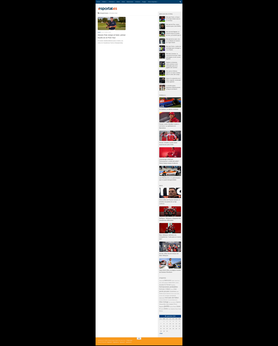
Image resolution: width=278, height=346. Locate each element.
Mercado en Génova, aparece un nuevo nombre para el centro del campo (173, 72)
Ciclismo (137, 2)
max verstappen (166, 295)
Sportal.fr (122, 342)
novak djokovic (173, 302)
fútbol (168, 289)
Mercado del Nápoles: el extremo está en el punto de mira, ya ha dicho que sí (173, 33)
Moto (118, 2)
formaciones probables (168, 287)
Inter (175, 289)
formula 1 (162, 289)
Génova (171, 289)
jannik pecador (164, 291)
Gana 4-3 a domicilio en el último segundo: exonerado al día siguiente (173, 80)
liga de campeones (167, 293)
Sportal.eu (116, 342)
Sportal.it (109, 342)
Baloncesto (130, 2)
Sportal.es (128, 342)
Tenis (123, 2)
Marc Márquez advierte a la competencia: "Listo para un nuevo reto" (170, 237)
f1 (165, 285)
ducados (161, 285)
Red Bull (171, 306)
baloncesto (167, 280)
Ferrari (168, 285)
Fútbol (104, 2)
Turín (169, 308)
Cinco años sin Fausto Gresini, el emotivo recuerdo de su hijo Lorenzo (169, 201)
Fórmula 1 (112, 2)
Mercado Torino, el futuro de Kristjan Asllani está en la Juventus (173, 18)
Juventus (173, 291)
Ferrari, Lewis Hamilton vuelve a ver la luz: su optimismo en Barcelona (169, 126)
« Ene (160, 333)
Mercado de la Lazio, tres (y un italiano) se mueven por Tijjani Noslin (173, 40)
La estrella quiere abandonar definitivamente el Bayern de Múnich (173, 87)
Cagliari (173, 280)
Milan (161, 302)
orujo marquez (169, 304)
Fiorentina (173, 284)
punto (166, 306)
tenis (166, 309)
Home (98, 2)
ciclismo (177, 282)
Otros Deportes (152, 2)
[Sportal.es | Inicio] (107, 9)
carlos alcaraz (164, 282)
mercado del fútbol (172, 298)
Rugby (144, 2)
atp (163, 280)
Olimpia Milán (162, 304)
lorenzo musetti (173, 293)
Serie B (162, 308)
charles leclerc (171, 282)
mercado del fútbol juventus (172, 299)
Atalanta (160, 280)
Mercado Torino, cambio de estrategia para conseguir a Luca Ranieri (173, 48)
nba (169, 302)
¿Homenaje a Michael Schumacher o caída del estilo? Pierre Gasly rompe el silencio (169, 161)
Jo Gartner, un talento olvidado (168, 109)
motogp (165, 302)
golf (99, 32)
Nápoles (178, 302)
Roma (174, 306)
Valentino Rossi (174, 308)
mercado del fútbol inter (163, 299)
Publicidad (129, 340)
